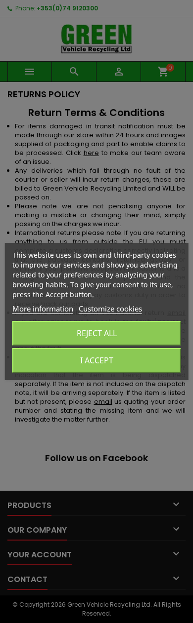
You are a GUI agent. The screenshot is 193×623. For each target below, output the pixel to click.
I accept (96, 360)
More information (42, 308)
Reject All (97, 333)
